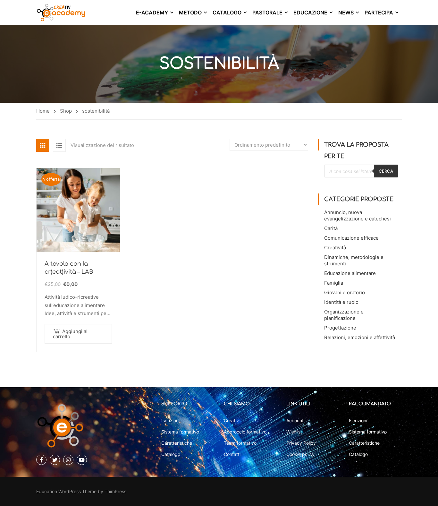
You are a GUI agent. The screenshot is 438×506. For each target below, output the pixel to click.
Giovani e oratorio (344, 292)
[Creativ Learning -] (61, 12)
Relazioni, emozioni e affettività (359, 337)
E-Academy (152, 12)
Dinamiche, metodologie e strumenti (353, 260)
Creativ (231, 420)
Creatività (335, 247)
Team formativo (240, 443)
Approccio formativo (245, 431)
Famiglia (333, 283)
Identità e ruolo (341, 302)
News (346, 12)
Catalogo (227, 12)
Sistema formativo (180, 431)
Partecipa (379, 12)
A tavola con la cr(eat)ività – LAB (69, 268)
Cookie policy (300, 454)
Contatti (232, 454)
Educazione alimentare (350, 273)
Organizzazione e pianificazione (344, 315)
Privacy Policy (301, 443)
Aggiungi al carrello (70, 333)
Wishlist (294, 431)
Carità (331, 228)
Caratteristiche (176, 443)
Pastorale (267, 12)
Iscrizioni (170, 420)
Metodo (190, 12)
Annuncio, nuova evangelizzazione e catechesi (357, 215)
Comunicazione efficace (351, 238)
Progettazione (340, 328)
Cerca (386, 171)
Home (43, 111)
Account (295, 420)
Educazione (310, 12)
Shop (66, 111)
